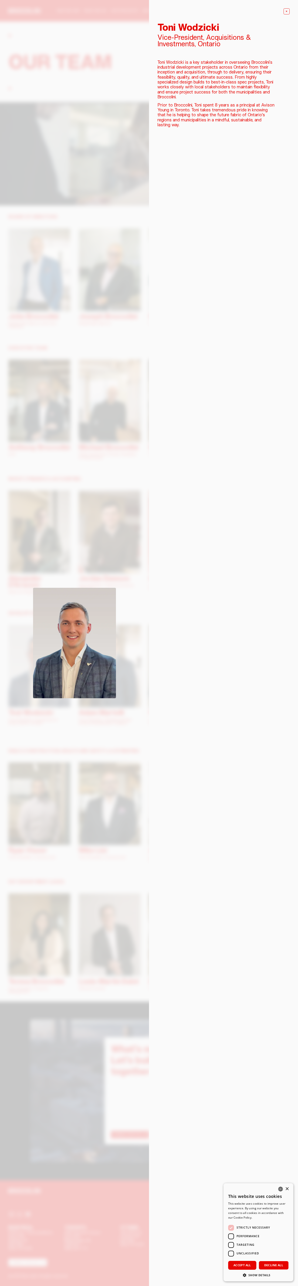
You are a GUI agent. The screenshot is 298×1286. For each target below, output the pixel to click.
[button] (258, 1275)
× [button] (287, 1189)
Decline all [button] (273, 1265)
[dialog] (258, 1232)
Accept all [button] (242, 1265)
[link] (287, 11)
